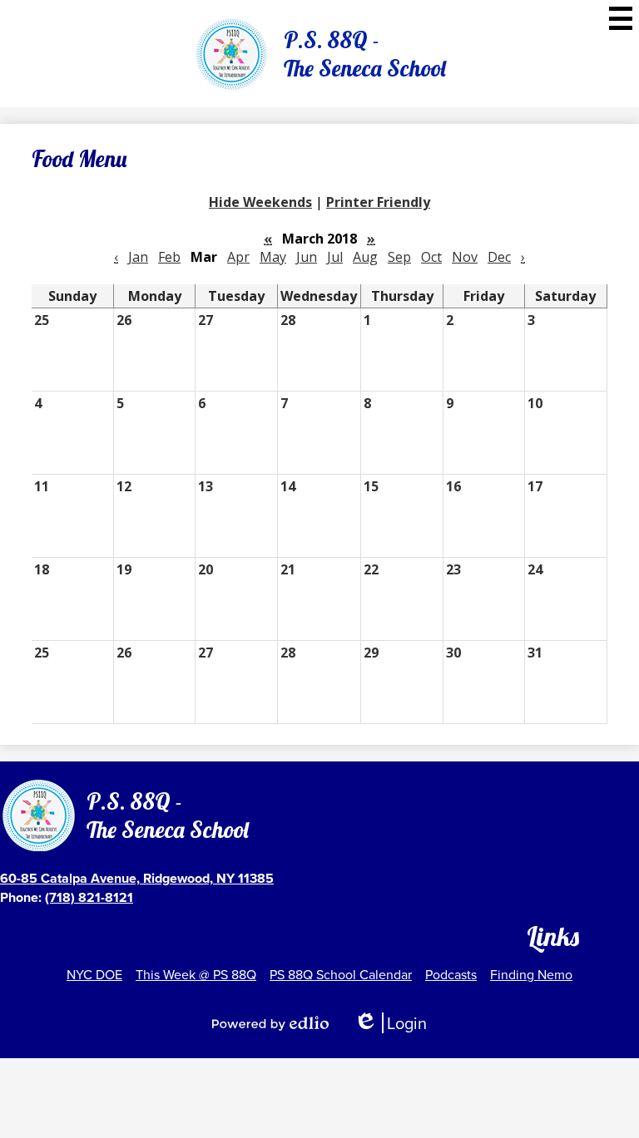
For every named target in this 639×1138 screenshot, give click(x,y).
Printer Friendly (378, 202)
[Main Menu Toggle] (620, 18)
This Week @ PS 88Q (196, 974)
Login (390, 1022)
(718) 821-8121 (89, 897)
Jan (138, 257)
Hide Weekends (260, 202)
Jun (306, 257)
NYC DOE (94, 974)
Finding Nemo (531, 974)
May (273, 257)
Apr (238, 257)
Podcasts (451, 974)
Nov (465, 257)
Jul (335, 257)
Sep (399, 257)
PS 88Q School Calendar (341, 974)
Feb (169, 257)
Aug (365, 257)
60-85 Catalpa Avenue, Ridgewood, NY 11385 (137, 878)
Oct (431, 257)
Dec (499, 257)
